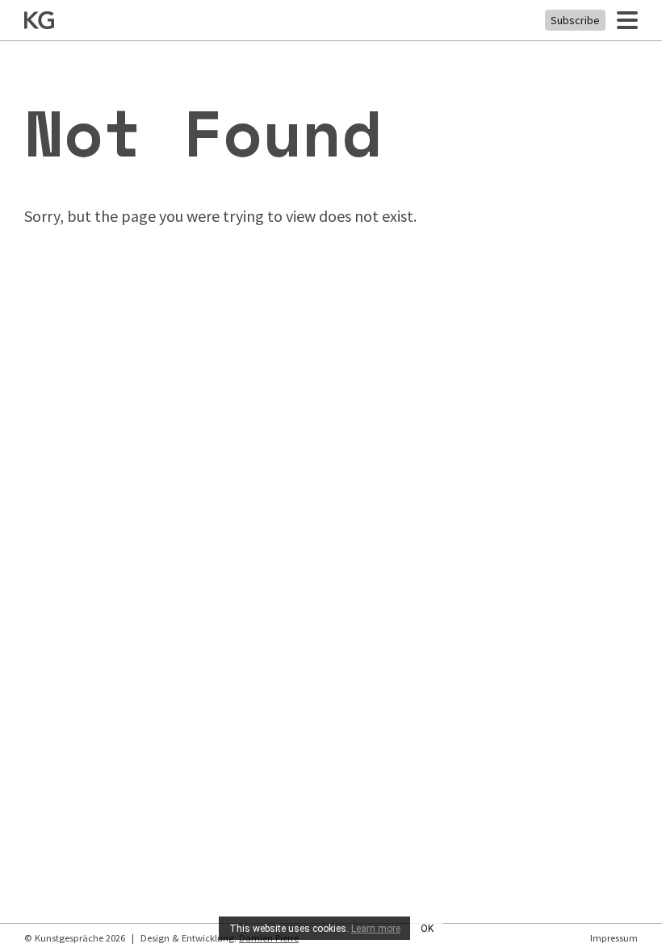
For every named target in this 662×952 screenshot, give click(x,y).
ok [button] (427, 928)
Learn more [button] (375, 928)
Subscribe (575, 20)
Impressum (614, 938)
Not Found (202, 132)
